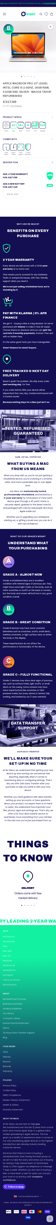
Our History (8, 1013)
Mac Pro (7, 955)
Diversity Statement (13, 1109)
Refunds (7, 1066)
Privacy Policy (9, 1085)
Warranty (7, 1071)
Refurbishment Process (14, 999)
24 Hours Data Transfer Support (19, 1032)
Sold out (13, 194)
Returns (6, 1061)
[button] (6, 127)
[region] (28, 885)
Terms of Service (11, 979)
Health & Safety (11, 1104)
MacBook (7, 960)
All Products (9, 936)
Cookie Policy (9, 1090)
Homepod (8, 975)
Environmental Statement (16, 1023)
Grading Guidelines (12, 1008)
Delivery (7, 1056)
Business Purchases (12, 1003)
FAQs (5, 1051)
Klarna (6, 1027)
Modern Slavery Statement (16, 1100)
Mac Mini (7, 951)
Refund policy (10, 984)
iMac (5, 946)
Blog (5, 1037)
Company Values (11, 1018)
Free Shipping (15, 106)
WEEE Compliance (12, 1095)
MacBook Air (9, 965)
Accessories (9, 941)
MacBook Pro (9, 970)
